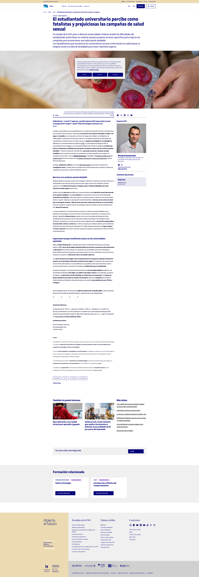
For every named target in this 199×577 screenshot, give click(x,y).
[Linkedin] (119, 165)
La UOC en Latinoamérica (79, 551)
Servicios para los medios (75, 6)
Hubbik (99, 363)
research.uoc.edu (98, 370)
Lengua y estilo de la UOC (107, 542)
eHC (78, 356)
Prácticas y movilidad (106, 532)
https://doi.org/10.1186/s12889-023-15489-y (68, 316)
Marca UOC (132, 537)
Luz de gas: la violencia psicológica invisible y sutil (131, 414)
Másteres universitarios (78, 527)
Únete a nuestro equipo (107, 537)
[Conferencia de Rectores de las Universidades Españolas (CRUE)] (101, 565)
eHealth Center (57, 158)
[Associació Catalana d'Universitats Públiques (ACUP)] (77, 566)
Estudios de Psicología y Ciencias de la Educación (92, 158)
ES (129, 6)
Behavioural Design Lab (103, 156)
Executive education (77, 534)
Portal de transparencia (107, 545)
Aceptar (84, 74)
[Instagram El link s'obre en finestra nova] (130, 525)
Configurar (115, 74)
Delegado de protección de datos (137, 573)
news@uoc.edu (122, 182)
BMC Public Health (85, 165)
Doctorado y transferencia (79, 537)
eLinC (108, 361)
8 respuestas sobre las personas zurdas (128, 410)
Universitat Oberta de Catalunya (51, 1)
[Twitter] (122, 165)
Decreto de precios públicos (125, 430)
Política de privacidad (123, 573)
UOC (83, 143)
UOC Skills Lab (76, 544)
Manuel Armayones (80, 156)
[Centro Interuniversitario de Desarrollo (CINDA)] (113, 565)
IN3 (66, 356)
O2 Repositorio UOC (106, 540)
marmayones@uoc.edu (124, 167)
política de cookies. (94, 70)
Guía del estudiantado (106, 527)
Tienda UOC (132, 539)
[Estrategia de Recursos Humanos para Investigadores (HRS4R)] (47, 568)
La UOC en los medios (135, 534)
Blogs (130, 532)
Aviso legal (113, 573)
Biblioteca (103, 525)
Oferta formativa (131, 1)
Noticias (64, 6)
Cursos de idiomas (77, 542)
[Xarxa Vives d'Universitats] (90, 566)
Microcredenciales (105, 530)
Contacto (86, 6)
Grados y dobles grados (78, 525)
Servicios (145, 1)
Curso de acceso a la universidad (80, 549)
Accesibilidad (150, 573)
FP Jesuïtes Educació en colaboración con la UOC (85, 547)
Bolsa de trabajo (105, 535)
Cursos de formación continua (80, 539)
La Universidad (152, 1)
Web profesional (122, 169)
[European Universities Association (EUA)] (125, 566)
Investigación (139, 1)
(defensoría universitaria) (97, 573)
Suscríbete (140, 6)
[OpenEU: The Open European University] (56, 568)
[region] (100, 68)
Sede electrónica (105, 547)
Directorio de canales (135, 529)
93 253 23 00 (121, 184)
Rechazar (100, 74)
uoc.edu (123, 1)
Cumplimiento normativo (78, 573)
